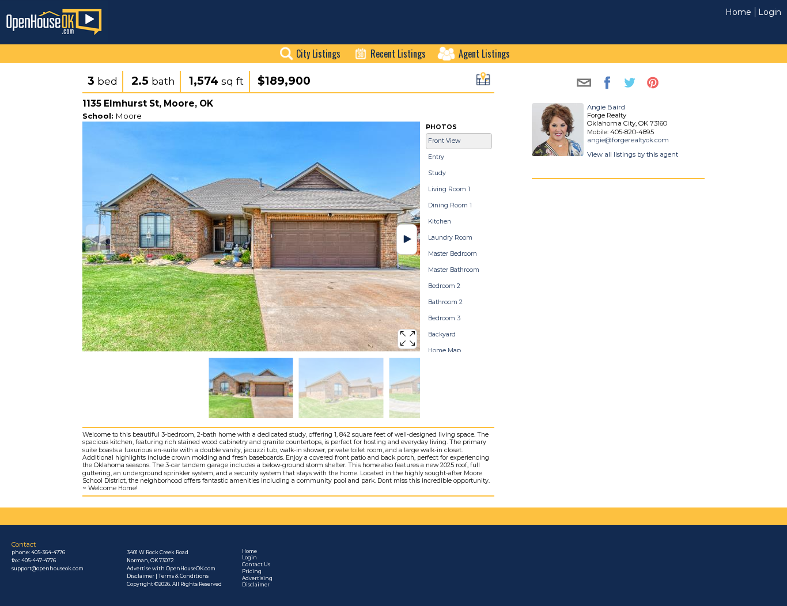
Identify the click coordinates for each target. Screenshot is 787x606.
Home (738, 12)
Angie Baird (606, 107)
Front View (444, 141)
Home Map (444, 350)
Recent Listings (398, 53)
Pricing (252, 571)
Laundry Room (450, 237)
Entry (436, 157)
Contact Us (256, 564)
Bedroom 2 (444, 286)
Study (437, 173)
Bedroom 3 (444, 318)
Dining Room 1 (450, 205)
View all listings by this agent (632, 154)
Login (769, 12)
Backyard (442, 334)
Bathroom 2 (445, 302)
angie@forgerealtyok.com (628, 140)
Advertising (257, 578)
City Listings (318, 53)
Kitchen (439, 221)
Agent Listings (484, 53)
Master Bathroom (453, 270)
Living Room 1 (449, 189)
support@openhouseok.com (48, 568)
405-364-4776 (48, 552)
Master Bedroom (452, 253)
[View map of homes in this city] (483, 82)
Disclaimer (256, 585)
